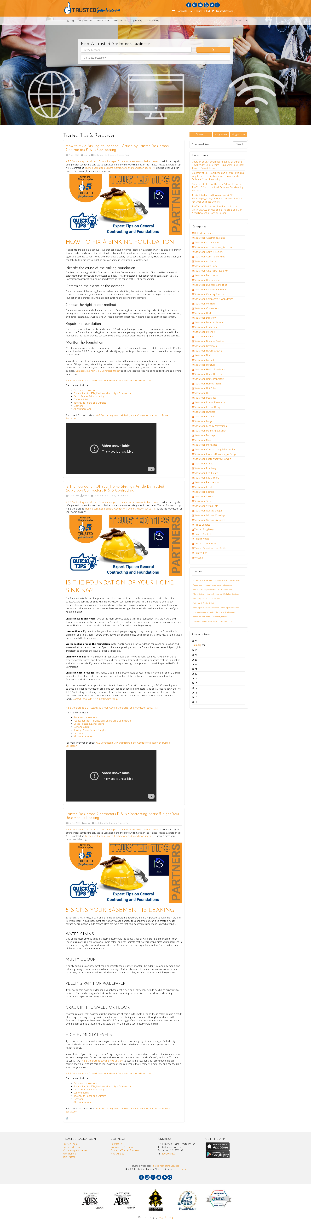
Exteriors (78, 405)
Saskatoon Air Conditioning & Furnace (214, 247)
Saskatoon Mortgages (205, 444)
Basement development (225, 612)
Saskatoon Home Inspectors (209, 378)
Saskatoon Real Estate (206, 472)
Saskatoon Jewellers (204, 411)
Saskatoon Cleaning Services (209, 294)
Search (202, 134)
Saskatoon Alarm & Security (208, 251)
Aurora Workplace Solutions (228, 594)
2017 (194, 687)
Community (153, 20)
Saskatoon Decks (203, 313)
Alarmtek (210, 594)
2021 (194, 669)
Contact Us (242, 20)
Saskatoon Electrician (205, 327)
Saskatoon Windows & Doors (209, 520)
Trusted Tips (123, 154)
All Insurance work (83, 408)
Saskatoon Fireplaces (205, 345)
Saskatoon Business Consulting (210, 284)
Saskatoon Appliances (206, 261)
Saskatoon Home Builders (208, 374)
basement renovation (201, 616)
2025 (194, 650)
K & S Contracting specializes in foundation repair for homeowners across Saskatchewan (112, 161)
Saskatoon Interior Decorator (209, 402)
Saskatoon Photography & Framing (212, 458)
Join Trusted (120, 20)
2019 (194, 678)
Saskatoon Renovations (206, 482)
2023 (194, 659)
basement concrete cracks (203, 612)
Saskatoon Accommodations (209, 237)
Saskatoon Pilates (203, 463)
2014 (194, 702)
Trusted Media (201, 538)
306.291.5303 (169, 1153)
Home (70, 21)
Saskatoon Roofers (204, 491)
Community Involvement (75, 1150)
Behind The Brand (203, 233)
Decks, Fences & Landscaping (89, 396)
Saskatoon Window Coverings (209, 515)
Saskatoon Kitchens (204, 416)
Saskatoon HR (201, 393)
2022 (194, 664)
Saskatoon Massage (204, 435)
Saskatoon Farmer (204, 336)
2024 (194, 654)
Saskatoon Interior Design (207, 407)
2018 (194, 683)
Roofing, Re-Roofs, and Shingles (90, 402)
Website (198, 557)
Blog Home (221, 134)
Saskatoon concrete (204, 303)
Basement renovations (85, 390)
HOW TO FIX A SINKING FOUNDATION (120, 242)
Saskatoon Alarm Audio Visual (209, 256)
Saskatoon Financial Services (209, 341)
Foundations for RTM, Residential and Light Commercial (102, 393)
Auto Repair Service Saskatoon (205, 603)
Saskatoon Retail (203, 487)
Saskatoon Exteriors (204, 331)
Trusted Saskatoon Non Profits (210, 548)
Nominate (181, 10)
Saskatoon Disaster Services (209, 322)
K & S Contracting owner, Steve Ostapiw (102, 1060)
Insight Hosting (165, 1217)
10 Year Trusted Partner (202, 580)
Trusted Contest (202, 534)
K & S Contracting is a (77, 380)
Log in (183, 1169)
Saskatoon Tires (202, 501)
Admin (87, 154)
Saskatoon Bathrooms (206, 275)
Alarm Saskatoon (225, 589)
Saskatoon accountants (206, 242)
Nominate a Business (122, 1147)
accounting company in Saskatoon (218, 585)
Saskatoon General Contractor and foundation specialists (127, 380)
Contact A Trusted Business (125, 1150)
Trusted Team (70, 1143)
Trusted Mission (71, 1147)
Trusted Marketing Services (165, 1165)
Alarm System (198, 594)
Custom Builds (81, 399)
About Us (102, 20)
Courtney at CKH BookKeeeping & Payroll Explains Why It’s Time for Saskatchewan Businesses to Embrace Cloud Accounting (218, 176)
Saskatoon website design (208, 510)
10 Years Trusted (220, 580)
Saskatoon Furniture (204, 364)
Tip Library (136, 20)
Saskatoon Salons (203, 496)
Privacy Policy (117, 1153)
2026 (198, 642)
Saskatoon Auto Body (205, 265)
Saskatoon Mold (203, 440)
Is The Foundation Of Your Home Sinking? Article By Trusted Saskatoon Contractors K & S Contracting (115, 488)
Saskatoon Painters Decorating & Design (215, 454)
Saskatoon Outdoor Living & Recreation (215, 449)
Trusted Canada (224, 10)
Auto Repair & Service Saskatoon (206, 607)
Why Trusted (85, 20)
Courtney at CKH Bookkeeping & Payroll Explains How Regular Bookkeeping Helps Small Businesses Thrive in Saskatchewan (218, 165)
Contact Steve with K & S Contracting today (98, 370)
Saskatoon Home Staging (207, 383)
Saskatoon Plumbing (205, 468)
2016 (194, 692)
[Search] (213, 50)
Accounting (197, 585)
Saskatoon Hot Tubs (205, 388)
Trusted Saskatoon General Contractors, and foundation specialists (120, 167)
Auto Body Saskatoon (201, 598)
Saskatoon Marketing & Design (210, 430)
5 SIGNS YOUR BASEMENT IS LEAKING (120, 910)
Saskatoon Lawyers (204, 421)
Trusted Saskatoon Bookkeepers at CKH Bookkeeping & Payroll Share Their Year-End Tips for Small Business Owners (217, 198)
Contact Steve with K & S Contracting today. (96, 698)
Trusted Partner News (205, 543)
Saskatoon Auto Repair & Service (211, 270)
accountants (235, 580)
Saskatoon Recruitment (206, 477)
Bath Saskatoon (226, 621)
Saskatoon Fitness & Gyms (208, 350)
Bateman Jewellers (220, 616)
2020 (194, 673)
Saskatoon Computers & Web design (213, 298)
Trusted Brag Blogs (204, 529)
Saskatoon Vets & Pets (206, 505)
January (197, 644)
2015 (194, 697)
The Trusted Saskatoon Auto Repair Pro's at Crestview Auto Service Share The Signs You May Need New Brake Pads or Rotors (217, 209)
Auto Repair (217, 598)
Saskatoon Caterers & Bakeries (210, 289)
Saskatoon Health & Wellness (209, 369)
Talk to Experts (202, 524)
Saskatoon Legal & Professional (210, 425)
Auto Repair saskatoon (230, 607)
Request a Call (201, 10)
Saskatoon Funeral (204, 360)
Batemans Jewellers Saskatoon (205, 621)
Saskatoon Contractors (105, 154)
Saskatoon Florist (203, 355)
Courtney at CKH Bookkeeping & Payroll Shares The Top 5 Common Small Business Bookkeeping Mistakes (217, 187)
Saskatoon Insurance (205, 397)
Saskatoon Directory (205, 317)
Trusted (93, 380)
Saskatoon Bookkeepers (207, 280)
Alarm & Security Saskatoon (204, 589)
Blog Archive (238, 134)
